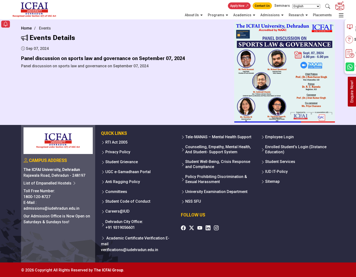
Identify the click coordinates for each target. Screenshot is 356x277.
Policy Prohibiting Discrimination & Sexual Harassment (216, 179)
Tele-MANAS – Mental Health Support (218, 137)
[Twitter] (191, 227)
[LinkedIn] (208, 227)
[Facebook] (183, 227)
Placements (322, 15)
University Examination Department (216, 191)
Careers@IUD (117, 211)
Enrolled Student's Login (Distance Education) (295, 149)
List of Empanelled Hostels (47, 183)
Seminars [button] (282, 6)
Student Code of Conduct (127, 201)
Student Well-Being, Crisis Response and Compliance (217, 164)
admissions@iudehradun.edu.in (51, 208)
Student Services (280, 161)
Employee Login (279, 137)
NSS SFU (193, 201)
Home (26, 28)
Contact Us (262, 6)
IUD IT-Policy (276, 171)
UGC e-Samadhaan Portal (128, 171)
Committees (116, 191)
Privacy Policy (117, 152)
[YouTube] (199, 227)
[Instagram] (216, 227)
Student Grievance (121, 162)
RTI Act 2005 (116, 142)
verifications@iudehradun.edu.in (129, 249)
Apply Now (237, 6)
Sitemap (272, 181)
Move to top (176, 263)
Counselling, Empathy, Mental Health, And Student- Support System (218, 149)
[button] (5, 24)
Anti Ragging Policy (122, 181)
